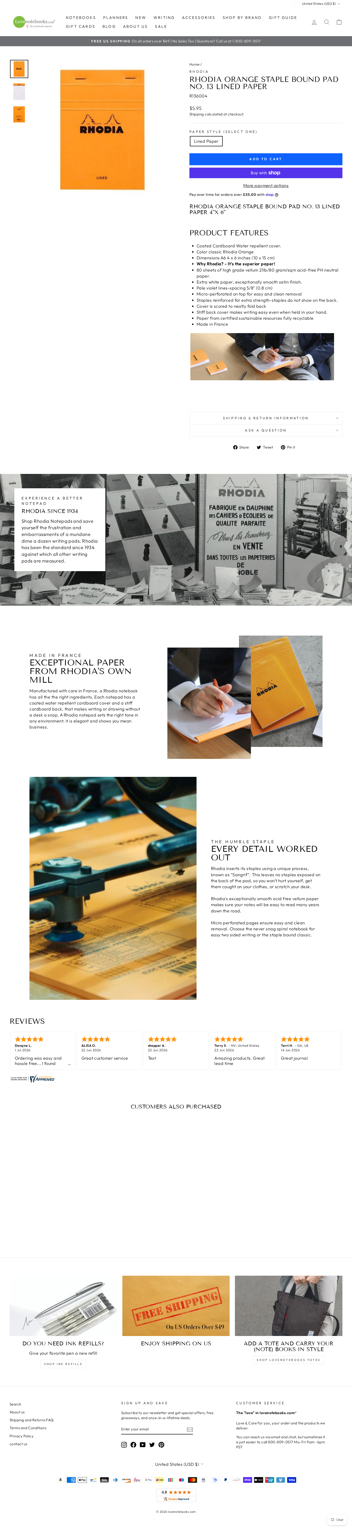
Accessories (198, 17)
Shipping (196, 114)
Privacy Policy (22, 1436)
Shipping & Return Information (266, 418)
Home (194, 64)
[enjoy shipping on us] (176, 1306)
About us (135, 26)
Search (15, 1404)
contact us (18, 1444)
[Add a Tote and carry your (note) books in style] (288, 1306)
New (140, 17)
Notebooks (81, 17)
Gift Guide (283, 17)
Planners (115, 17)
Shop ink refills (63, 1364)
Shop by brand (242, 17)
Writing (164, 17)
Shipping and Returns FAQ (32, 1420)
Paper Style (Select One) (223, 132)
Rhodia (199, 71)
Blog (109, 26)
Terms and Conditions (28, 1428)
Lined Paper (206, 141)
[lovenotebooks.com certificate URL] (176, 1078)
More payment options (266, 185)
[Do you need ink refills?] (63, 1306)
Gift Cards (80, 26)
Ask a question (266, 430)
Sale (161, 26)
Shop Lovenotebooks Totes (288, 1360)
